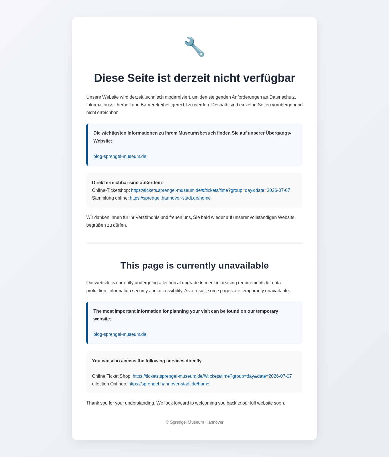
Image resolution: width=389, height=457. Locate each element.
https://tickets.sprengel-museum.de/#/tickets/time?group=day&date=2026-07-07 (210, 190)
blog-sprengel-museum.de (119, 156)
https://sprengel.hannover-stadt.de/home (170, 198)
